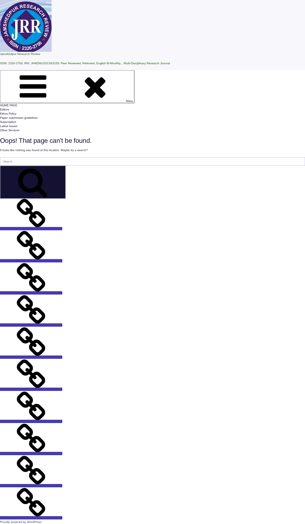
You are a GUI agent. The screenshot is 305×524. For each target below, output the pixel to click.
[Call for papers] (31, 389)
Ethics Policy (8, 113)
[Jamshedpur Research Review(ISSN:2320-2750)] (31, 485)
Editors (4, 109)
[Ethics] (31, 293)
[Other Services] (31, 517)
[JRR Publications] (31, 228)
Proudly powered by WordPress (20, 522)
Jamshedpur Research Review (20, 54)
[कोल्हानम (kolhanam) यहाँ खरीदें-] (31, 421)
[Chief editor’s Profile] (31, 325)
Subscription (8, 122)
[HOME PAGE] (31, 357)
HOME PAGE (8, 105)
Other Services (10, 130)
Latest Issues (8, 126)
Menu (129, 101)
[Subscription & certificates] (31, 260)
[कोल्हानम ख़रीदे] (31, 453)
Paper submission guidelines (19, 117)
